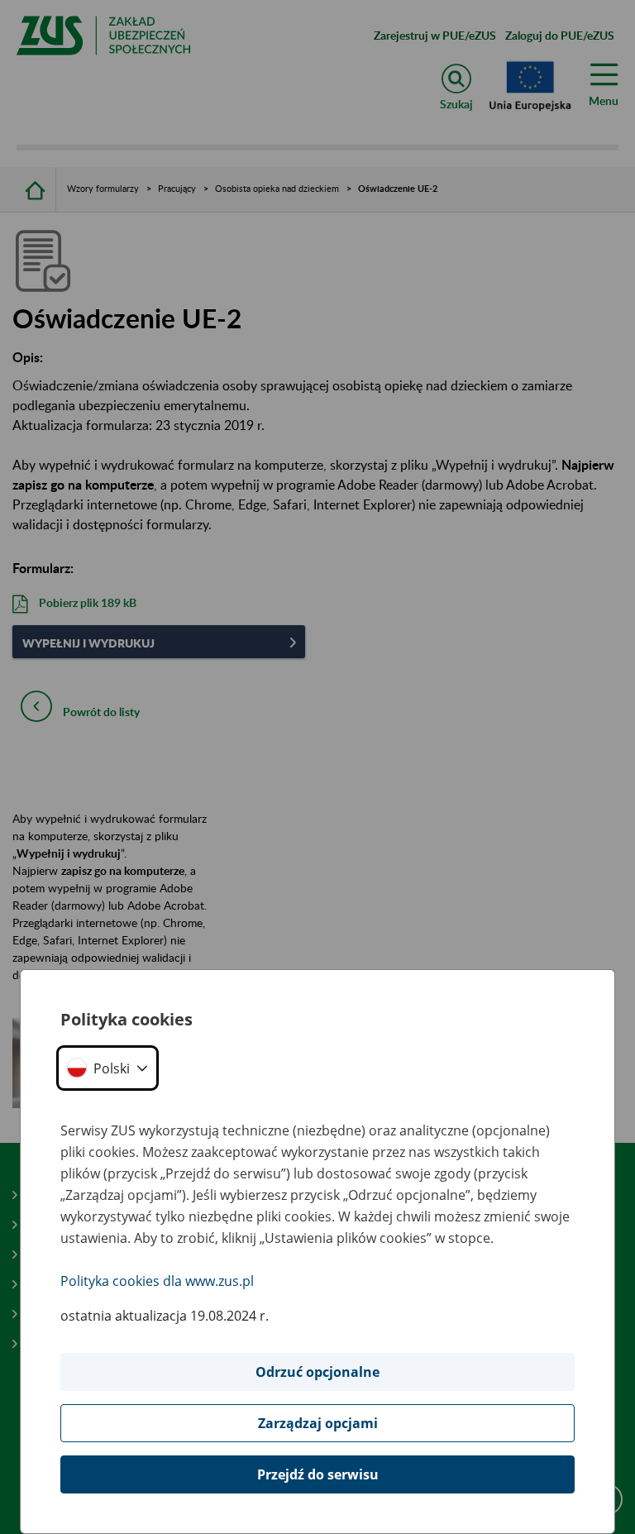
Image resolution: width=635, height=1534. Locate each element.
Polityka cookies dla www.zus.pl (157, 1281)
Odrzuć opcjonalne (317, 1372)
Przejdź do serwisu (318, 1474)
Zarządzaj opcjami (318, 1423)
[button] (107, 1068)
